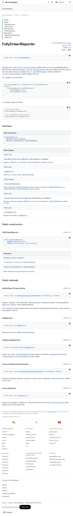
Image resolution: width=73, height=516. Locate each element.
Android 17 (5, 456)
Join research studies (55, 465)
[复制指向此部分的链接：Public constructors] (24, 225)
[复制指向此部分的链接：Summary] (13, 126)
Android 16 (5, 459)
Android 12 (5, 470)
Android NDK (29, 469)
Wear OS (51, 434)
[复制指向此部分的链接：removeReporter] (18, 388)
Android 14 (5, 465)
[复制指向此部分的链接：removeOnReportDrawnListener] (30, 364)
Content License (51, 411)
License (10, 503)
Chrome (4, 488)
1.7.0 (69, 47)
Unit (22, 141)
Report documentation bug (57, 459)
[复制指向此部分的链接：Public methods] (20, 280)
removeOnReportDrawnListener (14, 198)
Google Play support (55, 462)
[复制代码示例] (70, 83)
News (3, 443)
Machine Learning (31, 434)
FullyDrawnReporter (24, 57)
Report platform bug (55, 456)
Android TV (52, 443)
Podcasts (4, 449)
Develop (17, 15)
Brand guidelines (19, 503)
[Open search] (48, 2)
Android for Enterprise (8, 434)
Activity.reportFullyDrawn (26, 67)
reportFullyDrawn (34, 162)
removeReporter (9, 212)
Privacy (28, 443)
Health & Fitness (30, 437)
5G (27, 446)
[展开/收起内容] (10, 20)
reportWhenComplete (40, 72)
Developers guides (31, 461)
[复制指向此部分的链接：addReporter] (14, 318)
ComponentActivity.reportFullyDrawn (16, 189)
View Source (65, 45)
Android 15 (5, 462)
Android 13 (5, 468)
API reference (7, 9)
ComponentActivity (55, 187)
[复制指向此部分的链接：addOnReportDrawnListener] (27, 288)
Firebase (4, 490)
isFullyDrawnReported (11, 184)
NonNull (10, 139)
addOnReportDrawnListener (13, 159)
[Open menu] (3, 2)
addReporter (25, 72)
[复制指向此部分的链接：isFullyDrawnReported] (22, 340)
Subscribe (25, 507)
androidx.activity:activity (64, 43)
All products (5, 496)
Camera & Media (30, 440)
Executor (16, 139)
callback (13, 162)
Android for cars (54, 440)
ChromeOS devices (54, 437)
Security (4, 437)
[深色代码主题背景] (70, 56)
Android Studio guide (32, 458)
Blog (3, 446)
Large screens (53, 432)
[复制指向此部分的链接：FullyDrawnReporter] (20, 232)
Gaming (28, 432)
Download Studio (30, 467)
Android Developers (7, 15)
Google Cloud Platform (8, 493)
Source (4, 440)
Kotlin (63, 50)
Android (4, 432)
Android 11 (5, 473)
